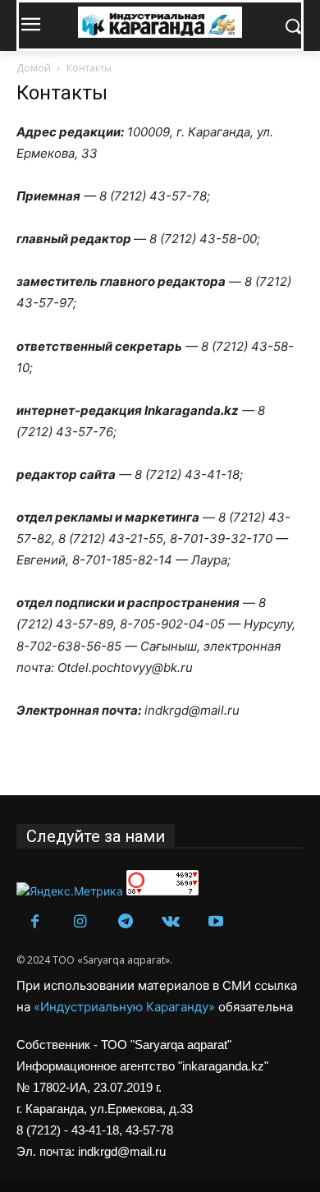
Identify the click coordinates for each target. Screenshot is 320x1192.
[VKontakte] (170, 922)
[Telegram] (125, 922)
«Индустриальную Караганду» (126, 1007)
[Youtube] (215, 922)
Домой (33, 68)
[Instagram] (80, 922)
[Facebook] (34, 922)
